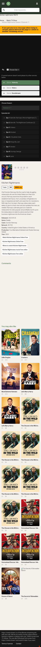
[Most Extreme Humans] (11, 376)
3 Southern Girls (12, 137)
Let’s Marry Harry (27, 391)
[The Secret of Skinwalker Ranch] (30, 581)
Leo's (8, 156)
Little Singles (6, 357)
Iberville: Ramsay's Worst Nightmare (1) (19, 118)
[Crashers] (30, 342)
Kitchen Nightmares (11, 183)
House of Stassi (7, 596)
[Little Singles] (11, 342)
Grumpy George (12, 152)
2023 (7, 234)
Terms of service (7, 643)
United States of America (26, 227)
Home (2, 20)
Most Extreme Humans (9, 391)
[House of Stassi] (11, 581)
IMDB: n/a (18, 187)
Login (37, 3)
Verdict (9, 147)
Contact (18, 643)
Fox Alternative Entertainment (19, 230)
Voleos (9, 127)
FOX (11, 225)
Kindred (9, 132)
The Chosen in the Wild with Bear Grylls (15, 460)
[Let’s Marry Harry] (30, 376)
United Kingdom (12, 227)
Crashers (24, 357)
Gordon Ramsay (11, 223)
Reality (8, 220)
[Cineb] (8, 4)
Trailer (5, 187)
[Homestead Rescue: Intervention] (30, 512)
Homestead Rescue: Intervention (13, 562)
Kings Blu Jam (11, 142)
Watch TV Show (12, 20)
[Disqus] (20, 292)
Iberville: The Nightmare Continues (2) (19, 123)
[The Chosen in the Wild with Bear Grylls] (30, 410)
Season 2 (6, 108)
